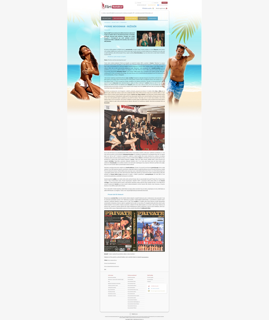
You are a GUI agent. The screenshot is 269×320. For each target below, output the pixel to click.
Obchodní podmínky (112, 277)
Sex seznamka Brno (131, 287)
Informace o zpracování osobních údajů (115, 279)
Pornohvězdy (152, 18)
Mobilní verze (135, 314)
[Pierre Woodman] (134, 150)
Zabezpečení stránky (112, 287)
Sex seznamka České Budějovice (134, 301)
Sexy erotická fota (111, 289)
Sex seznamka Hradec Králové (133, 303)
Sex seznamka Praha (132, 281)
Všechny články (106, 18)
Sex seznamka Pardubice (132, 299)
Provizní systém (150, 277)
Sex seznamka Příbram (132, 308)
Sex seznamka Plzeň (131, 283)
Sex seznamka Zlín (131, 293)
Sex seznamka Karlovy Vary (133, 289)
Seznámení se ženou (112, 293)
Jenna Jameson (113, 69)
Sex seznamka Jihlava (132, 291)
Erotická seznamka (131, 277)
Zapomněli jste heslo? (152, 5)
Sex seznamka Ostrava (132, 285)
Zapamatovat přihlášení (163, 5)
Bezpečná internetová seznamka (114, 283)
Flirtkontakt (107, 22)
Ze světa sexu (142, 18)
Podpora (149, 281)
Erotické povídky (118, 18)
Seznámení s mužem (112, 295)
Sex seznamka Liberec (132, 297)
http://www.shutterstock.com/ (111, 266)
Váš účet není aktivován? (141, 5)
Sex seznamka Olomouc (132, 305)
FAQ (109, 281)
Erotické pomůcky (131, 18)
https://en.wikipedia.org (110, 263)
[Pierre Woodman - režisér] (151, 46)
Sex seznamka (130, 279)
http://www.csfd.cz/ (112, 260)
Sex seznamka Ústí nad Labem (133, 295)
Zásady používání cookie (113, 285)
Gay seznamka (150, 279)
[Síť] (134, 251)
